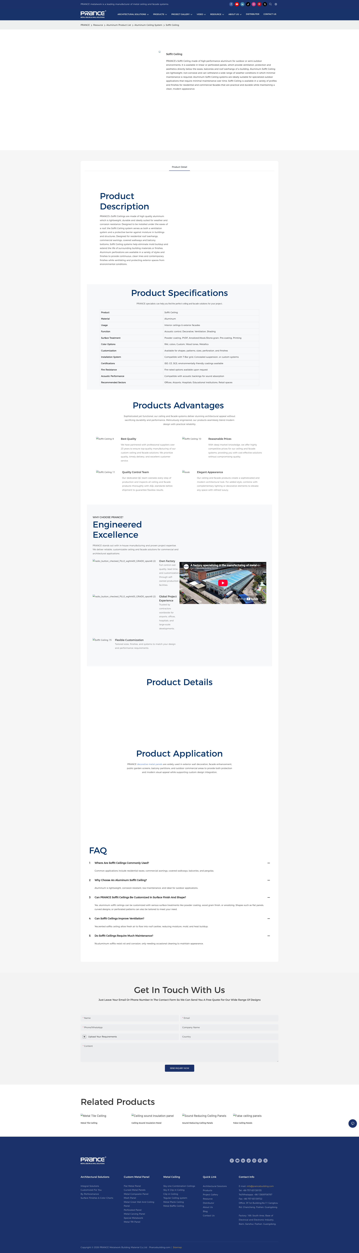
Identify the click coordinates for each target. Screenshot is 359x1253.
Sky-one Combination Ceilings (179, 1186)
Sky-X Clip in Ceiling (174, 1190)
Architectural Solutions (215, 1186)
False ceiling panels (242, 1123)
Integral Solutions (90, 1186)
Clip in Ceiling (170, 1194)
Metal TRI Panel (132, 1222)
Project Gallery (210, 1194)
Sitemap (177, 1247)
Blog (205, 1211)
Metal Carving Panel (134, 1214)
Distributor (208, 1203)
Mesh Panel (130, 1198)
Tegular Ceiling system (175, 1198)
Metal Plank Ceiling (173, 1202)
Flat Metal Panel (132, 1186)
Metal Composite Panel (136, 1194)
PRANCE (85, 25)
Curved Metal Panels (134, 1190)
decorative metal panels (149, 764)
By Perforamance (90, 1194)
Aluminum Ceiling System (148, 25)
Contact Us (209, 1215)
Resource (98, 25)
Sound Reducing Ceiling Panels (197, 1123)
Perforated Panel (132, 1210)
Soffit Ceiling (172, 25)
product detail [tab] (179, 167)
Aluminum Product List (118, 25)
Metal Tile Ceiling (89, 1123)
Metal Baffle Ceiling (173, 1206)
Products (207, 1190)
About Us (208, 1207)
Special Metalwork (133, 1218)
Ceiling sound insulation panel (146, 1123)
